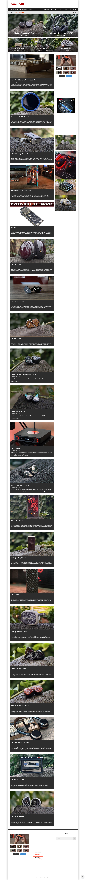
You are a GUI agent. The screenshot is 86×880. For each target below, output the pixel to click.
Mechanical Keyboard (15, 82)
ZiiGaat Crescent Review (18, 668)
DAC (52, 9)
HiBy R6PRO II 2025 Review (19, 521)
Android (65, 9)
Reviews (31, 9)
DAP (60, 9)
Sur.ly (40, 858)
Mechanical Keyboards (21, 9)
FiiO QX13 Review (16, 595)
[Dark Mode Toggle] (82, 876)
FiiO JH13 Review (16, 339)
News (36, 9)
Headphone (13, 744)
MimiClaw (14, 228)
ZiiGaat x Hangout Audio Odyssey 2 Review (24, 374)
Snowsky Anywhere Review (19, 631)
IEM (40, 9)
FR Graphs (46, 9)
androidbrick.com (38, 856)
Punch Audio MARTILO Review (20, 705)
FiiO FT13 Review (16, 265)
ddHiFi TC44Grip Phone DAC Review (22, 12)
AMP (56, 9)
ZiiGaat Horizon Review (18, 411)
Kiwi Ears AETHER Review (19, 816)
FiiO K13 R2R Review (17, 448)
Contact (72, 9)
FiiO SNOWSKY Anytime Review (20, 742)
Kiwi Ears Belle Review (18, 302)
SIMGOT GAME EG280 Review (20, 485)
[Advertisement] (55, 3)
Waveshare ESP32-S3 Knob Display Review (24, 117)
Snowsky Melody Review (18, 558)
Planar (13, 818)
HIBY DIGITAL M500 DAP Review (21, 191)
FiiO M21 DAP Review (17, 779)
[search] (74, 838)
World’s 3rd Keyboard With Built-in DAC (24, 80)
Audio (12, 9)
